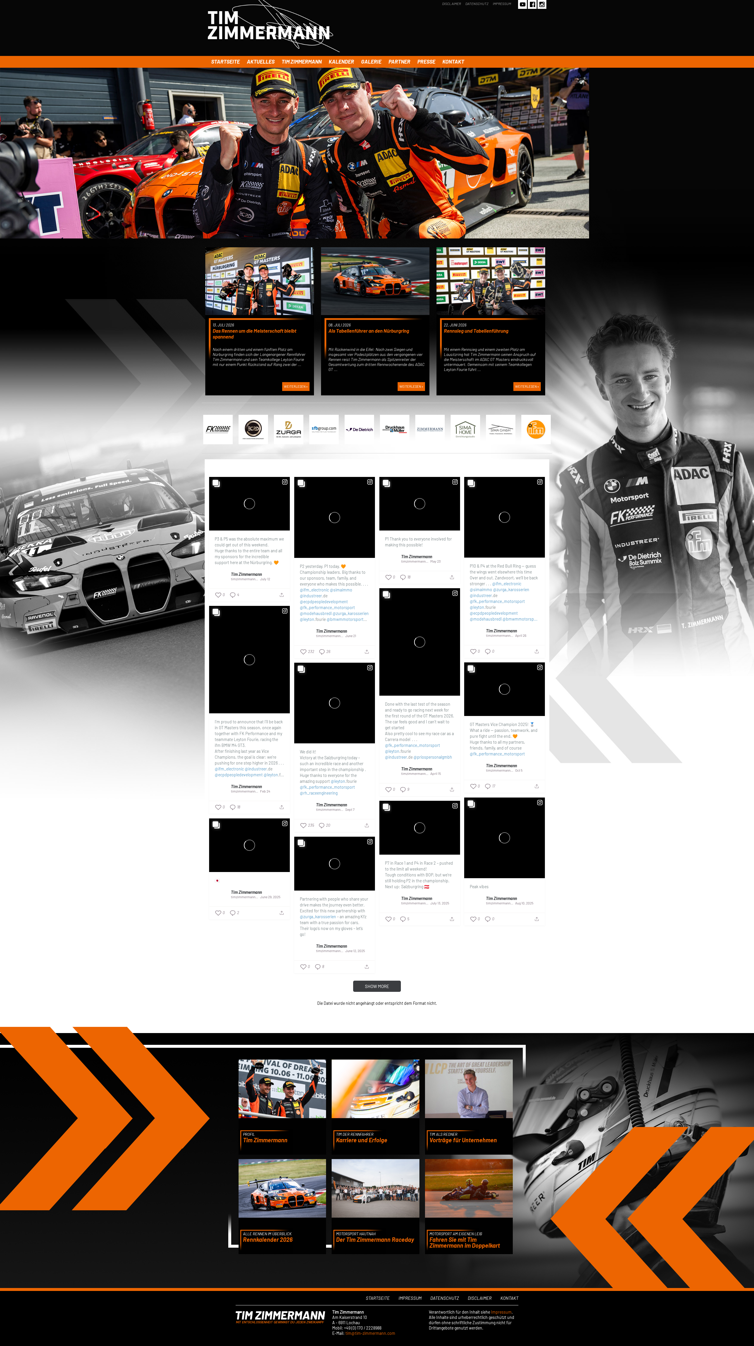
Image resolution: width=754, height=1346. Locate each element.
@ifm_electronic (314, 589)
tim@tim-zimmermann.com (370, 1333)
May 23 (435, 561)
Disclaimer (451, 3)
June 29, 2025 (270, 897)
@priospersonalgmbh (433, 757)
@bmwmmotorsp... (520, 618)
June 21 (350, 636)
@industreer (311, 595)
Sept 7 (350, 809)
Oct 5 (518, 770)
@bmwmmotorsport (345, 619)
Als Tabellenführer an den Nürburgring (368, 331)
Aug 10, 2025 (524, 903)
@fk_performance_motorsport (327, 607)
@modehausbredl (316, 613)
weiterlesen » (296, 386)
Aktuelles (261, 61)
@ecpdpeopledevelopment (324, 601)
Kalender (341, 61)
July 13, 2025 (439, 903)
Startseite (225, 61)
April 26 (520, 635)
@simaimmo (341, 589)
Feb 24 (265, 791)
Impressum (502, 3)
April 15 (435, 773)
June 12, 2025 (355, 951)
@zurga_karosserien (351, 613)
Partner (399, 61)
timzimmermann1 (244, 579)
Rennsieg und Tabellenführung (476, 331)
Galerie (371, 61)
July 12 (265, 579)
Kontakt (453, 61)
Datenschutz (476, 3)
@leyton (307, 619)
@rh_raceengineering (319, 792)
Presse (426, 61)
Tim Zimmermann (302, 61)
